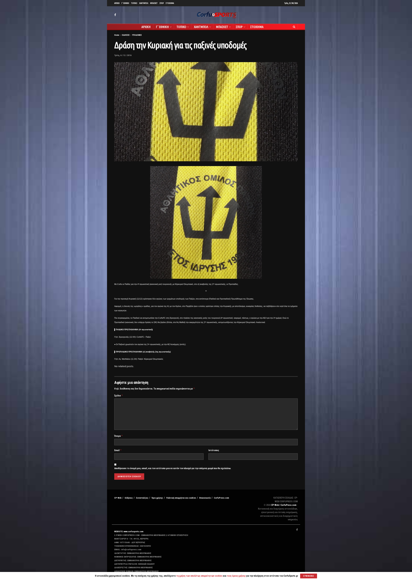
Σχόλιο (118, 395)
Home (116, 35)
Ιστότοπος (213, 450)
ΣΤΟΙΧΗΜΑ (170, 3)
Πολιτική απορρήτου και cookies (181, 498)
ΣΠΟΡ (161, 3)
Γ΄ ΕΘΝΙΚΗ (125, 3)
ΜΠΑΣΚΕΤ (154, 3)
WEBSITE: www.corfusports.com (128, 531)
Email (118, 450)
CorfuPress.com (221, 498)
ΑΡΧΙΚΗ (117, 3)
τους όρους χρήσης (236, 576)
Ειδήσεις (129, 498)
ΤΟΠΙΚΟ (134, 3)
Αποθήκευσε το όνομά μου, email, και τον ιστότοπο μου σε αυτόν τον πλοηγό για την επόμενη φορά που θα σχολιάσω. (172, 468)
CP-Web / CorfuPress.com (283, 505)
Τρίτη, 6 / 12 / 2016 (122, 55)
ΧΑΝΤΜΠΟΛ (143, 3)
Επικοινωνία (205, 498)
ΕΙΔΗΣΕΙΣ (126, 35)
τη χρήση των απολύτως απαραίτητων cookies (199, 576)
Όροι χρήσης (157, 498)
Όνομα (118, 435)
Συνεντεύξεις (142, 498)
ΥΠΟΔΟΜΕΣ (137, 35)
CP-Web (118, 498)
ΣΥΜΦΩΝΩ (308, 576)
